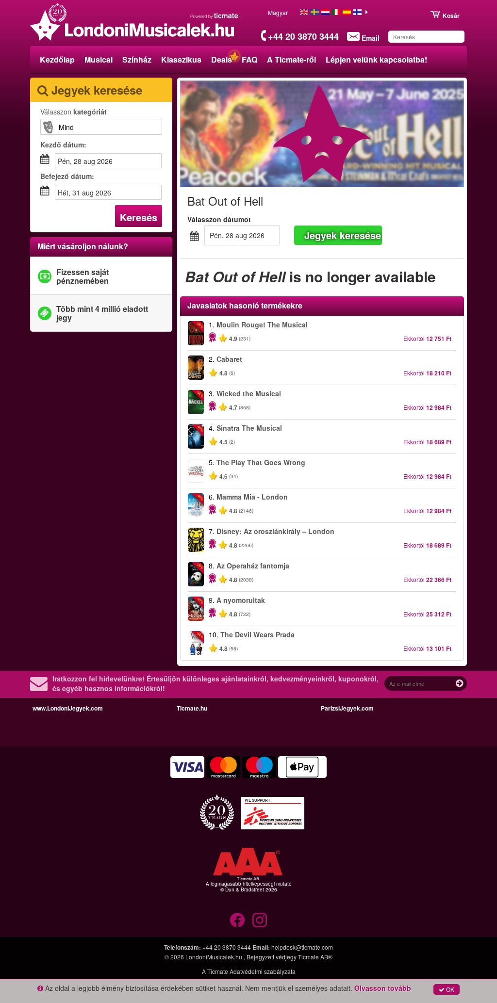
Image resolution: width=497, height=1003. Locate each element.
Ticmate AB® (315, 957)
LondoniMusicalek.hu (214, 957)
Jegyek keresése (342, 235)
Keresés (138, 217)
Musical (98, 59)
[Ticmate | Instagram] (259, 920)
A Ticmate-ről (291, 59)
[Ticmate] (214, 15)
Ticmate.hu (192, 708)
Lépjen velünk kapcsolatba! (376, 59)
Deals (221, 59)
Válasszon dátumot (219, 219)
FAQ (249, 59)
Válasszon (73, 111)
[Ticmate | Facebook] (237, 920)
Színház (136, 59)
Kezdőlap (57, 59)
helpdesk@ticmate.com (302, 947)
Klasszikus (181, 59)
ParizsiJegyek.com (347, 708)
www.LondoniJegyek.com (68, 708)
